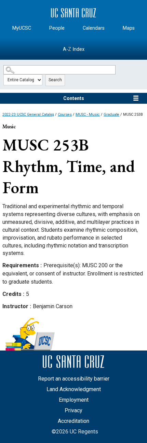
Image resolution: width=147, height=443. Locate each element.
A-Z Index (73, 49)
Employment (74, 400)
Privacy (73, 410)
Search (55, 79)
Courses (65, 114)
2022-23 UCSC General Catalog (28, 114)
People (57, 28)
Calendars (94, 28)
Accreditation (73, 421)
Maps (129, 28)
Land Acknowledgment (73, 389)
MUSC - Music (88, 114)
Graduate (111, 114)
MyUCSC (21, 28)
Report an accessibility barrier (73, 378)
